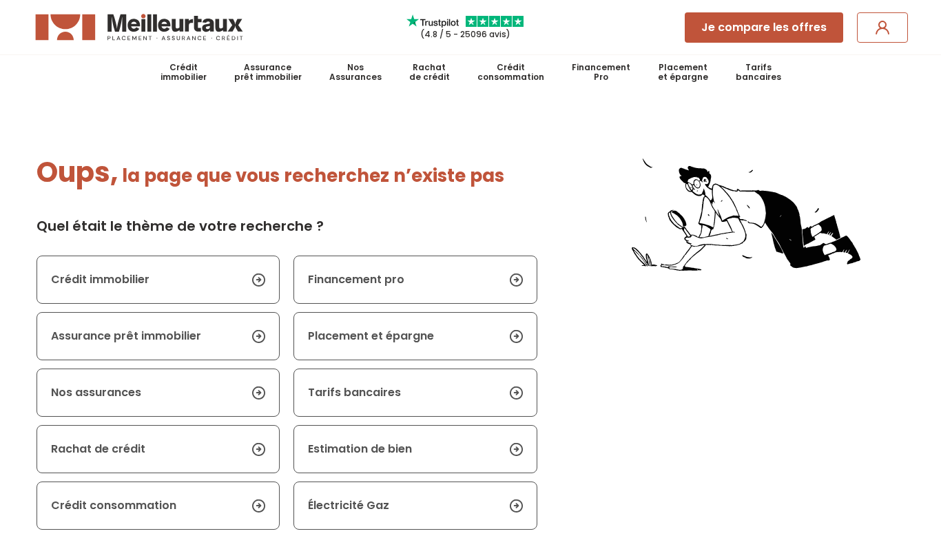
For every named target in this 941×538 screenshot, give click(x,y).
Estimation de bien (360, 449)
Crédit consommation (510, 72)
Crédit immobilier (184, 72)
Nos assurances (96, 392)
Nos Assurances (355, 72)
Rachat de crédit (429, 72)
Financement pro (356, 279)
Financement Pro (601, 72)
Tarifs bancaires (758, 72)
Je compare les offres (764, 27)
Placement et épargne (371, 336)
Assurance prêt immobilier (268, 72)
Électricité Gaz (348, 505)
